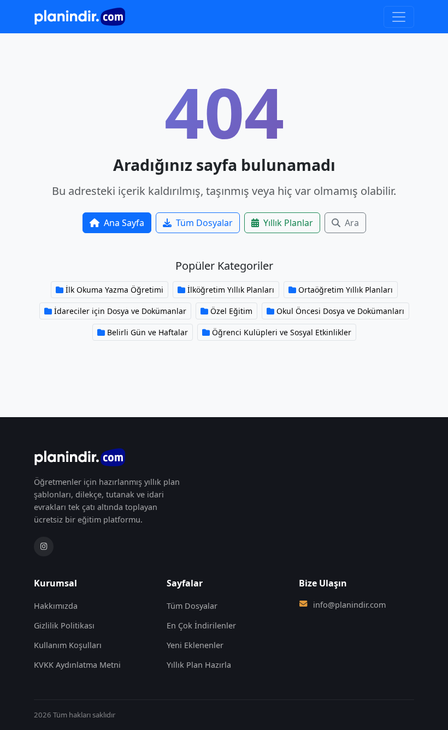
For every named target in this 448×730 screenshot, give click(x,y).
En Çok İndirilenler (201, 625)
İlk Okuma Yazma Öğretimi (114, 289)
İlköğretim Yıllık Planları (230, 289)
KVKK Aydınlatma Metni (77, 665)
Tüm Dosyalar (204, 223)
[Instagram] (44, 546)
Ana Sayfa (124, 223)
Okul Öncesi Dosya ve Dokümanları (340, 311)
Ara (352, 223)
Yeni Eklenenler (195, 645)
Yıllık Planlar (288, 223)
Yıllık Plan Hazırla (199, 665)
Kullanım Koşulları (68, 645)
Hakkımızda (56, 606)
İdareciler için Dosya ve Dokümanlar (120, 311)
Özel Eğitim (231, 311)
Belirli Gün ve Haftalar (147, 332)
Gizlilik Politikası (64, 625)
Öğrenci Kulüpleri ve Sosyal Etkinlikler (281, 332)
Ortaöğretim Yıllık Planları (345, 289)
